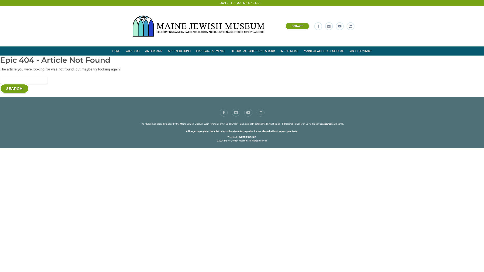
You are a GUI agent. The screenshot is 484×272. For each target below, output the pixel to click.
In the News (289, 51)
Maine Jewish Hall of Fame (324, 51)
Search (14, 88)
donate (297, 26)
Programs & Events (210, 51)
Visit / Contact (360, 51)
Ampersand (153, 51)
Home (116, 51)
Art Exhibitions (179, 51)
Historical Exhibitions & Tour (253, 51)
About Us (133, 51)
